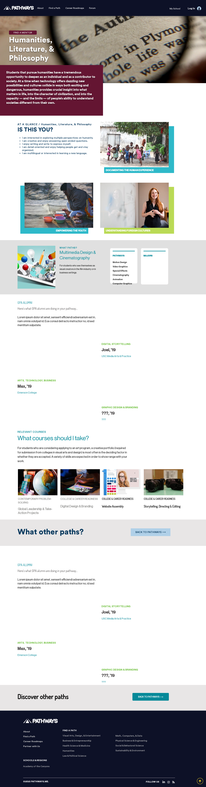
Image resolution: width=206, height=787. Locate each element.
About (26, 732)
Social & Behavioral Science (129, 746)
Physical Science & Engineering (131, 741)
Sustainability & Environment (130, 750)
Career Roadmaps (33, 741)
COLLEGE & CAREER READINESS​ (79, 498)
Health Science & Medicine (76, 746)
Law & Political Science (74, 756)
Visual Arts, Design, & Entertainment (81, 736)
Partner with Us (31, 746)
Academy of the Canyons (36, 766)
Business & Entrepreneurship (77, 741)
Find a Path (29, 736)
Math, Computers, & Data (128, 736)
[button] (175, 9)
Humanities (68, 751)
